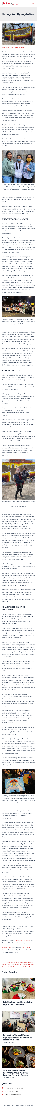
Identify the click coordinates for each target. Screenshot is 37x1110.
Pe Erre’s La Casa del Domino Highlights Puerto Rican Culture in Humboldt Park (17, 1037)
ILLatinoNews (6, 947)
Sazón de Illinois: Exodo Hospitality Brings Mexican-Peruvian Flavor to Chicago (15, 1072)
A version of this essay (22, 940)
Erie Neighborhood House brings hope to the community (18, 1003)
